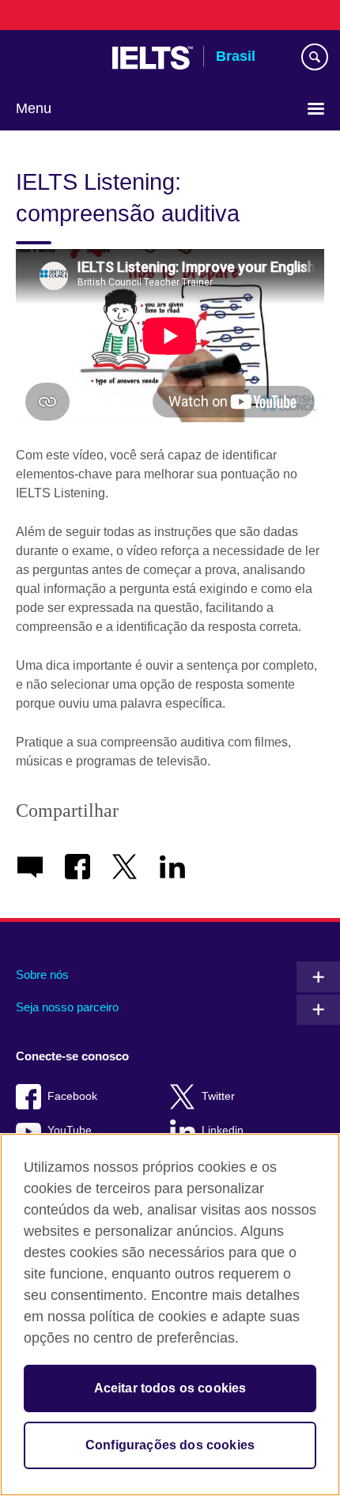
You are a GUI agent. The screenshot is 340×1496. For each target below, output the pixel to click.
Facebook (72, 1096)
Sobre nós (42, 974)
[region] (170, 1314)
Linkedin (223, 1130)
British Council (56, 58)
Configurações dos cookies (170, 1445)
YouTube (69, 1130)
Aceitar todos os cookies (170, 1388)
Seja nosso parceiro (67, 1007)
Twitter (218, 1096)
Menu (33, 108)
